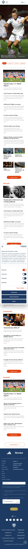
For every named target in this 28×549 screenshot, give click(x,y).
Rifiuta (14, 301)
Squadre (3, 473)
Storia (3, 471)
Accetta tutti (14, 292)
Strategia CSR (21, 538)
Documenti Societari (8, 541)
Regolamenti (8, 532)
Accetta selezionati (14, 296)
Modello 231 (8, 535)
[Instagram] (14, 520)
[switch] (24, 274)
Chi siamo (3, 463)
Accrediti (3, 477)
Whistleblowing (21, 535)
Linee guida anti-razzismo (8, 538)
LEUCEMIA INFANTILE (18, 469)
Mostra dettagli (20, 288)
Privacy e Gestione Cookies (8, 530)
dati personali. (18, 487)
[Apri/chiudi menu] (7, 2)
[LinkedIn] (21, 520)
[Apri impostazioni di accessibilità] (25, 542)
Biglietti (3, 465)
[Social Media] (7, 520)
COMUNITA (15, 467)
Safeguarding (21, 530)
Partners (3, 475)
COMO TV (15, 461)
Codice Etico (21, 532)
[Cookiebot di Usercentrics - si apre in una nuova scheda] (20, 246)
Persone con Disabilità (6, 479)
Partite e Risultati (5, 469)
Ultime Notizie (4, 467)
